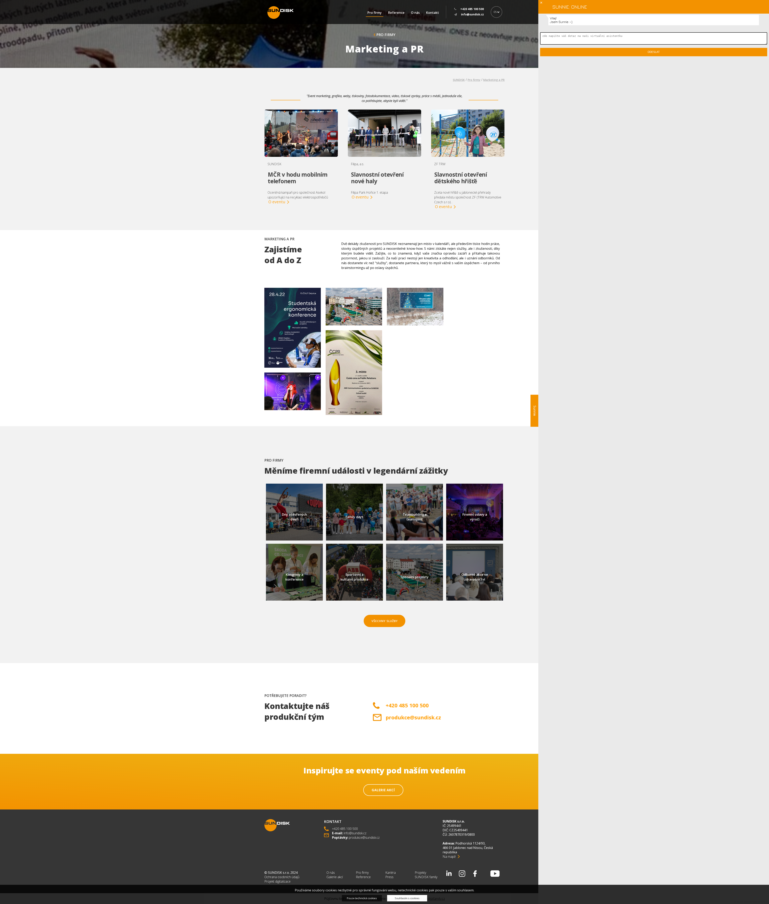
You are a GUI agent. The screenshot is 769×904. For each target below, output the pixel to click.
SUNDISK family (426, 877)
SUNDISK (459, 80)
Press (389, 877)
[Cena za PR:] (354, 418)
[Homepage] (280, 12)
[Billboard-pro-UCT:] (415, 329)
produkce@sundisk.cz (413, 717)
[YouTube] (495, 873)
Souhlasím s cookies (407, 898)
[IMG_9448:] (292, 414)
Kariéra (390, 872)
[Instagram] (462, 873)
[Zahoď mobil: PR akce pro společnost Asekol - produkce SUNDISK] (354, 329)
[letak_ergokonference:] (292, 371)
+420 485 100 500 (407, 705)
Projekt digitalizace (277, 881)
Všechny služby (384, 621)
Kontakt (432, 12)
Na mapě (449, 856)
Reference (396, 12)
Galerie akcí (383, 790)
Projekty (420, 872)
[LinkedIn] (449, 873)
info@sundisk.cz (355, 833)
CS (495, 12)
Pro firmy (374, 12)
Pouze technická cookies (362, 898)
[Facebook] (475, 873)
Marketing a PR (494, 80)
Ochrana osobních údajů (281, 877)
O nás (415, 12)
